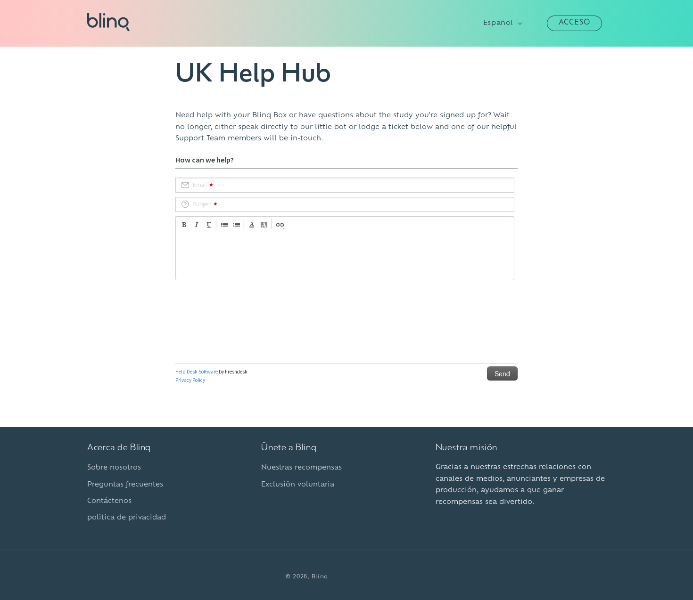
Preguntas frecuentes (125, 484)
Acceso (574, 22)
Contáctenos (109, 501)
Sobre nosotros (114, 467)
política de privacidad (126, 517)
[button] (536, 23)
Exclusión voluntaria (297, 484)
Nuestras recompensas (301, 467)
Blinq (320, 577)
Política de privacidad (372, 576)
